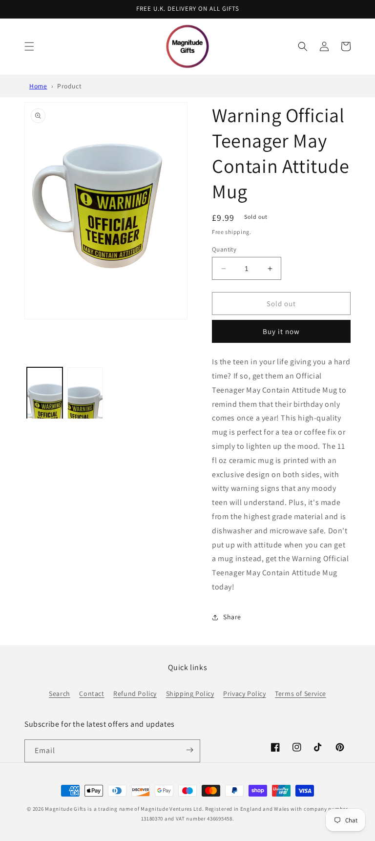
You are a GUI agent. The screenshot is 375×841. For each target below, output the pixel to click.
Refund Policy (135, 693)
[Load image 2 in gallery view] (85, 409)
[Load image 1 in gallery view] (44, 409)
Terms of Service (300, 693)
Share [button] (232, 616)
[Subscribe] (189, 750)
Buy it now (281, 331)
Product (69, 86)
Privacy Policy (244, 693)
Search (59, 693)
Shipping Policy (190, 693)
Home (38, 86)
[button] (29, 46)
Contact (91, 693)
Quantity (224, 249)
